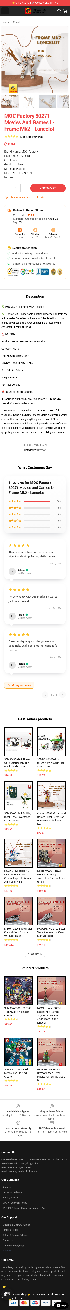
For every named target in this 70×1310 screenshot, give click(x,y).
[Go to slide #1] (10, 101)
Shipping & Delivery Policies (17, 1224)
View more (35, 954)
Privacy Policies (10, 1197)
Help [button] (63, 1305)
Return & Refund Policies (15, 1235)
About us (7, 1187)
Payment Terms (10, 1229)
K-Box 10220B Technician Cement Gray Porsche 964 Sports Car (18, 932)
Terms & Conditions (12, 1192)
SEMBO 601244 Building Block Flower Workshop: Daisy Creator (17, 817)
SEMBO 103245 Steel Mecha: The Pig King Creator (16, 1073)
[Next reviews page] (62, 694)
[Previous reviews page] (45, 694)
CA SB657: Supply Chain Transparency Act (24, 1208)
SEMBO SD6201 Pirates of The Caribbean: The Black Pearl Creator (17, 763)
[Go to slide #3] (47, 101)
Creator (17, 22)
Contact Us (8, 1240)
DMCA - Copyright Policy (15, 1202)
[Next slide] (63, 59)
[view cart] (65, 11)
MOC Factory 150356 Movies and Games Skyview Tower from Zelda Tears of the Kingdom (49, 1015)
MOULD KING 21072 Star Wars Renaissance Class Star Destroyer (51, 932)
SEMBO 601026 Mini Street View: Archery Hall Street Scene (50, 763)
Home (5, 22)
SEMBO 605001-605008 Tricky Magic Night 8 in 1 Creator (17, 1012)
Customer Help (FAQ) (13, 1245)
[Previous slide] (7, 59)
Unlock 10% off (7, 1294)
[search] (59, 11)
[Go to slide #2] (28, 101)
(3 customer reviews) (31, 136)
